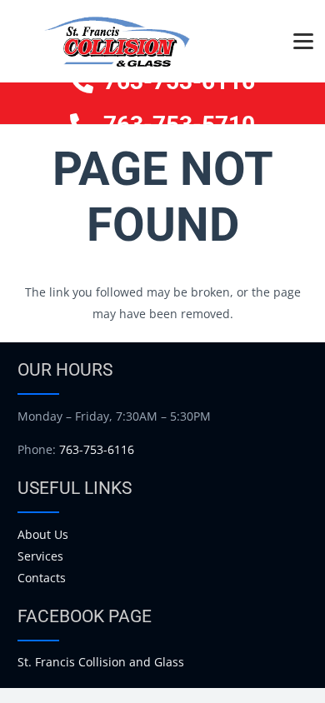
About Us (43, 534)
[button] (303, 42)
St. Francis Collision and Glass (101, 662)
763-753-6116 (96, 449)
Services (40, 556)
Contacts (42, 578)
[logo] (116, 42)
